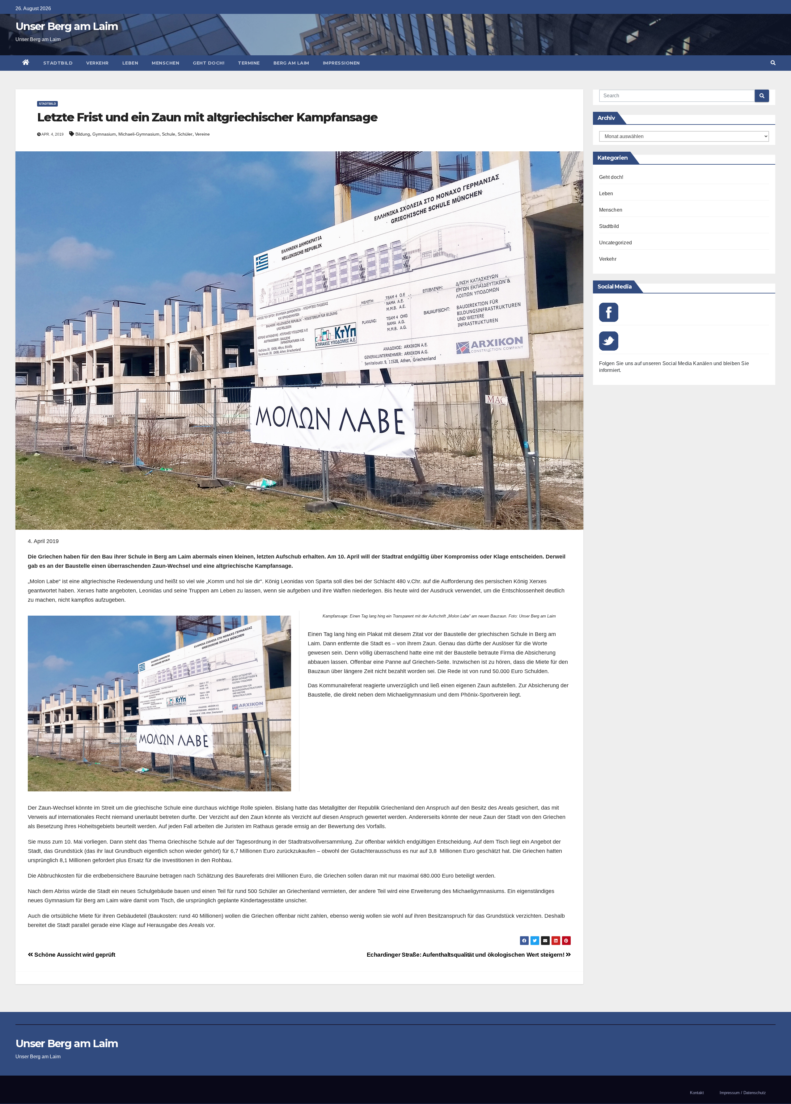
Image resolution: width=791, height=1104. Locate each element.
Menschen (165, 63)
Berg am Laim (291, 63)
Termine (249, 63)
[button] (773, 62)
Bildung (82, 134)
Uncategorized (615, 242)
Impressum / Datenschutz (743, 1092)
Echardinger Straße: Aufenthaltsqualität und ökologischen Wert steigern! (466, 954)
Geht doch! (208, 63)
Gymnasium (104, 134)
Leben (130, 63)
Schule (168, 134)
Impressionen (341, 63)
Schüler (185, 134)
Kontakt (697, 1092)
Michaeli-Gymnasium (138, 134)
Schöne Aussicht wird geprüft (74, 954)
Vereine (202, 134)
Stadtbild (58, 63)
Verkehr (97, 63)
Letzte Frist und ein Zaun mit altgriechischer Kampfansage (207, 117)
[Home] (25, 63)
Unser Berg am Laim (66, 26)
